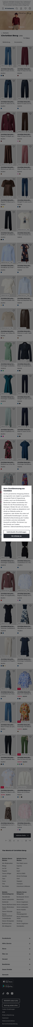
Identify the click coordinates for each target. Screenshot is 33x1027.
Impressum (27, 526)
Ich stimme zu (16, 536)
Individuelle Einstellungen (16, 532)
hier (25, 522)
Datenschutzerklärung (17, 526)
